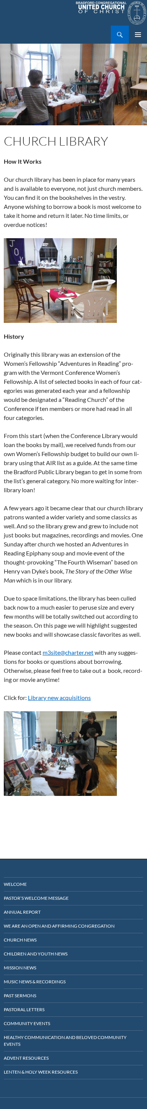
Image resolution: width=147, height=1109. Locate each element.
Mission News (20, 968)
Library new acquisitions (59, 697)
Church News (20, 940)
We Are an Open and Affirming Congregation (59, 926)
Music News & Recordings (35, 981)
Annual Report (22, 912)
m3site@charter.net (68, 652)
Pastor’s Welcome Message (36, 898)
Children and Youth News (35, 954)
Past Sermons (20, 995)
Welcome (15, 884)
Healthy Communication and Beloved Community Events (65, 1040)
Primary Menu (138, 35)
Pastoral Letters (24, 1009)
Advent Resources (26, 1058)
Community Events (27, 1023)
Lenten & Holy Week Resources (41, 1072)
